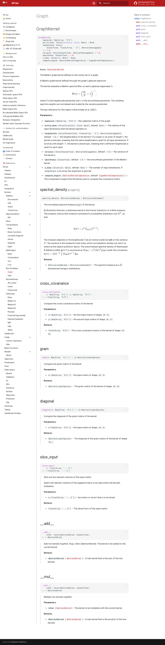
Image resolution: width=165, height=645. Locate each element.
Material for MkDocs (18, 642)
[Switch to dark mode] (94, 3)
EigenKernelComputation (110, 175)
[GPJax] (5, 3)
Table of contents (142, 15)
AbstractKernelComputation (76, 175)
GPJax (5, 15)
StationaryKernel (55, 69)
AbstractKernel (74, 558)
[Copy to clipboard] (126, 37)
